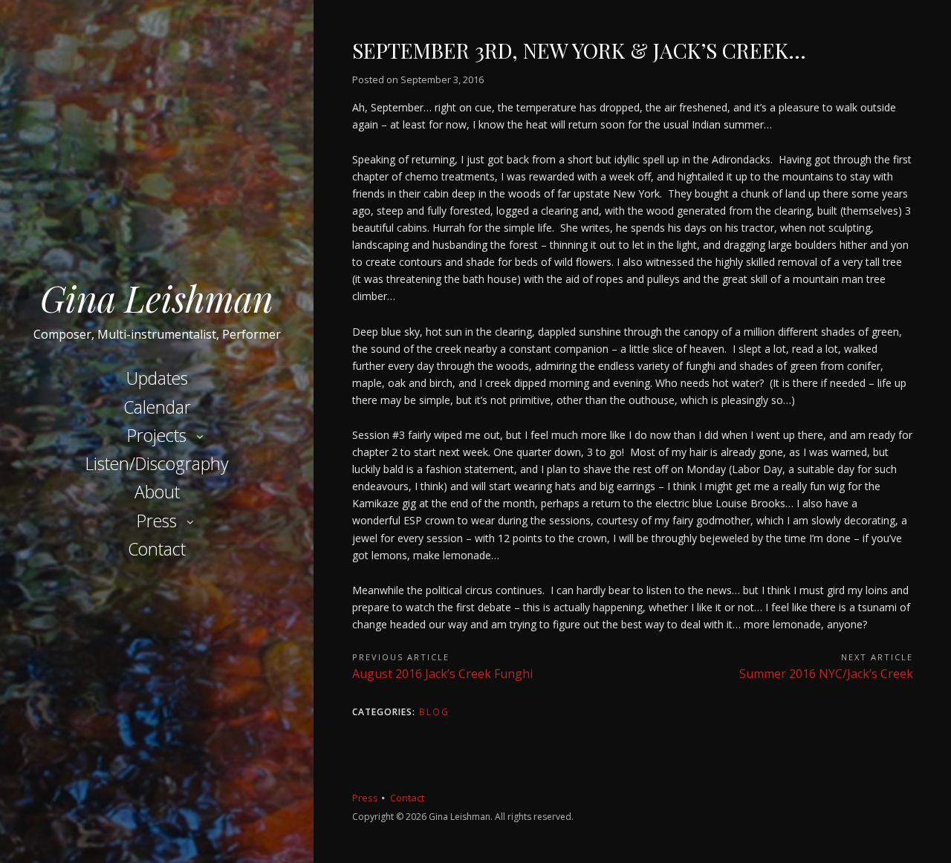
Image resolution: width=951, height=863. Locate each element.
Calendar (157, 407)
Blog (434, 712)
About (157, 492)
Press (157, 521)
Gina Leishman (156, 298)
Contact (157, 549)
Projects (156, 435)
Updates (157, 378)
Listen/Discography (157, 463)
